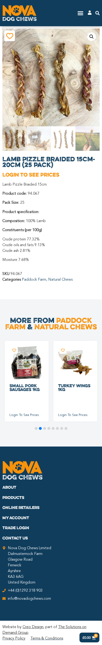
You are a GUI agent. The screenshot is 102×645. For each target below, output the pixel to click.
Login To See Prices (30, 174)
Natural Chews (60, 280)
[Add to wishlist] (9, 35)
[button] (80, 13)
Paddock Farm (34, 280)
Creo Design (33, 627)
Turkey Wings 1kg (74, 387)
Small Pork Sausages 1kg (24, 387)
